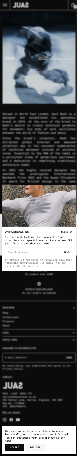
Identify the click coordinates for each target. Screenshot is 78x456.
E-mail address (17, 251)
